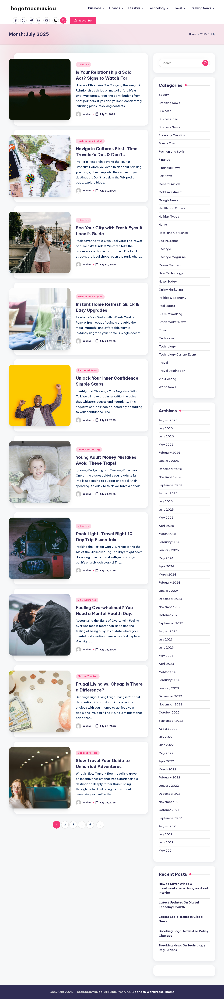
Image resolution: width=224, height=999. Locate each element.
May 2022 (166, 753)
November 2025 (170, 477)
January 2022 (169, 786)
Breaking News (169, 103)
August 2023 (168, 631)
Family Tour (167, 143)
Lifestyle (83, 64)
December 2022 (170, 696)
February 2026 (169, 453)
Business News (169, 127)
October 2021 (169, 810)
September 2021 (171, 818)
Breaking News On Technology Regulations (182, 947)
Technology (167, 346)
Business (165, 111)
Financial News (87, 370)
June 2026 (166, 436)
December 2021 (170, 794)
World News (167, 387)
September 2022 (171, 721)
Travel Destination (172, 371)
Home (163, 224)
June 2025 (166, 509)
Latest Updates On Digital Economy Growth (179, 905)
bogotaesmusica (33, 8)
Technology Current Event (177, 354)
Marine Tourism (87, 676)
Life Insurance (87, 600)
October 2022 (169, 712)
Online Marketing (89, 449)
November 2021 (170, 802)
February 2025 (169, 542)
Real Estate (167, 306)
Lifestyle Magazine (172, 257)
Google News (168, 200)
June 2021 (166, 842)
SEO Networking (170, 314)
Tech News (166, 338)
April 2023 (166, 664)
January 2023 (169, 688)
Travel (163, 363)
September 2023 (171, 623)
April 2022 (166, 761)
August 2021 (168, 826)
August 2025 (168, 493)
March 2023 (167, 672)
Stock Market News (172, 322)
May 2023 (166, 656)
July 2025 (166, 501)
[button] (83, 20)
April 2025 (166, 526)
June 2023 (166, 647)
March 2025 (167, 534)
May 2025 (166, 517)
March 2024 (167, 574)
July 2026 (166, 428)
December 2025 (170, 469)
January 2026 (169, 461)
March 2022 (167, 769)
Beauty (164, 95)
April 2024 (166, 566)
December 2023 (170, 599)
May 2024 (166, 558)
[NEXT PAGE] (100, 825)
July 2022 (166, 737)
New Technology (171, 273)
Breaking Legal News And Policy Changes (183, 933)
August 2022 (168, 729)
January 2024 (169, 591)
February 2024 (169, 582)
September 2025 (171, 485)
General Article (87, 753)
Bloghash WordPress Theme (153, 992)
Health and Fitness (172, 208)
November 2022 (170, 704)
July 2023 (166, 639)
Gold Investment (171, 192)
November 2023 (170, 607)
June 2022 (166, 745)
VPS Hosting (167, 379)
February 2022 (169, 777)
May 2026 (166, 445)
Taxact (164, 330)
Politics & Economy (172, 298)
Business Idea (168, 119)
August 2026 (168, 420)
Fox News (166, 176)
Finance (164, 160)
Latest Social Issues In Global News (181, 919)
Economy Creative (172, 135)
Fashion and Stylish (90, 141)
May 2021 (166, 850)
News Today (168, 281)
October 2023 (169, 615)
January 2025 (169, 550)
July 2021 (165, 834)
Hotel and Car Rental (173, 233)
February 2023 (169, 680)
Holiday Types (169, 216)
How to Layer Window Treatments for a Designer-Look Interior (184, 888)
